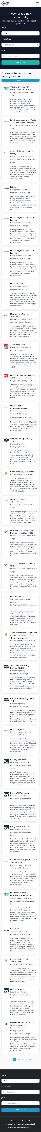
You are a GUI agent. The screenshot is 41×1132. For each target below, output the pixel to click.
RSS (12, 1121)
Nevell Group (14, 762)
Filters (21, 80)
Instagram (17, 1124)
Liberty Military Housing (18, 319)
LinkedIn (9, 1124)
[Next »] (30, 1059)
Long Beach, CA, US (16, 193)
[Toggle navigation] (38, 4)
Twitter (24, 1124)
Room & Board (15, 126)
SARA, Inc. (13, 536)
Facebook (31, 1124)
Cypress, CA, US (15, 159)
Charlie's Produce (16, 90)
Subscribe (20, 62)
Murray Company (16, 156)
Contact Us (26, 1121)
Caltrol (12, 502)
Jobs (17, 1121)
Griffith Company (16, 348)
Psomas (13, 1028)
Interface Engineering (17, 444)
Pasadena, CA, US (21, 474)
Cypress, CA (31, 536)
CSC (11, 474)
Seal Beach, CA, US (16, 322)
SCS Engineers (15, 190)
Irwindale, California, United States (22, 92)
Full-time (27, 90)
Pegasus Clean (15, 286)
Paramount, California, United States (23, 505)
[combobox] (20, 33)
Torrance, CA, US (21, 964)
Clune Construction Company (20, 599)
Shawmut (13, 931)
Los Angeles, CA (15, 447)
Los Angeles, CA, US (29, 126)
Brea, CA (13, 350)
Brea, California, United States (20, 765)
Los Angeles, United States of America (23, 605)
